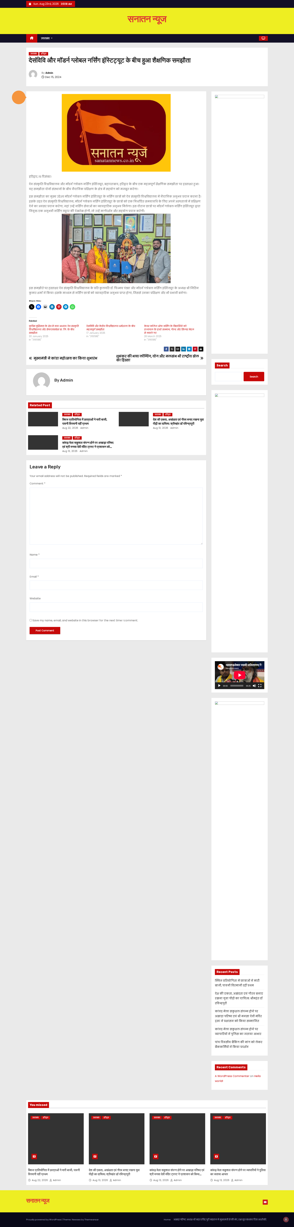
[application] (239, 675)
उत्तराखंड (46, 38)
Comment (37, 483)
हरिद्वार (43, 53)
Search (222, 365)
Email (34, 577)
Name (35, 555)
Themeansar (91, 1219)
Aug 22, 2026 (70, 428)
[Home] (31, 38)
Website (35, 598)
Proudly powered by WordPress (44, 1219)
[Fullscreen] (260, 685)
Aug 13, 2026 (160, 428)
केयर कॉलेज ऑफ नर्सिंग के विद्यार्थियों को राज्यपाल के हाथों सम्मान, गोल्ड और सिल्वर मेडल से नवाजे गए (169, 329)
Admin (49, 73)
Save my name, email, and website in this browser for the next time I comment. (85, 620)
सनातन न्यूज (147, 19)
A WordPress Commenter (232, 1076)
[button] (19, 97)
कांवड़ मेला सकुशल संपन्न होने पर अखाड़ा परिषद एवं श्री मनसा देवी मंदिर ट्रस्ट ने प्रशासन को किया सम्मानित (87, 447)
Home (167, 1219)
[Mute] (254, 685)
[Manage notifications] (286, 1219)
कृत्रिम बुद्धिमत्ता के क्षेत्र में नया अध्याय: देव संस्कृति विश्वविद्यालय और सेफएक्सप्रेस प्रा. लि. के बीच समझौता (54, 329)
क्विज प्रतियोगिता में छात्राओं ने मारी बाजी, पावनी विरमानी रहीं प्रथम (84, 422)
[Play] (219, 685)
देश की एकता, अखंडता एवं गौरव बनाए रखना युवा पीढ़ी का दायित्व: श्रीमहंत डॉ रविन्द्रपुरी (178, 422)
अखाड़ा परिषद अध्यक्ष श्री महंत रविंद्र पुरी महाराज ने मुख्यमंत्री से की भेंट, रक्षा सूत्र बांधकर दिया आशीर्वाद (219, 1219)
